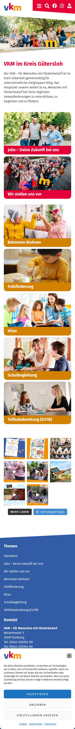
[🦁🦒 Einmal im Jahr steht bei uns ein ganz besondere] (60, 448)
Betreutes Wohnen (16, 579)
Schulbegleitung (15, 602)
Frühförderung (13, 587)
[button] (69, 656)
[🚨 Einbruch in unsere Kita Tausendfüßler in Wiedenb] (60, 471)
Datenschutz (35, 724)
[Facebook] (54, 5)
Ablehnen (37, 704)
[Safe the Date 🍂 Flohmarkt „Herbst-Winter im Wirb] (37, 448)
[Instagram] (62, 5)
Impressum (50, 724)
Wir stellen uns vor (17, 571)
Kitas (7, 594)
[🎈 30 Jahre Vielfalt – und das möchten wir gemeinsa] (14, 448)
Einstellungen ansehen (37, 715)
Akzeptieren (37, 694)
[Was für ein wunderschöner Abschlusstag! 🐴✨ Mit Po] (37, 471)
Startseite (11, 556)
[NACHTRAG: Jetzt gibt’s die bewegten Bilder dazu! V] (14, 494)
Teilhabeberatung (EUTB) (21, 610)
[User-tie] (69, 5)
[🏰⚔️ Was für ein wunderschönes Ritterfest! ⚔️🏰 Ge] (14, 471)
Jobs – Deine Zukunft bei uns (23, 563)
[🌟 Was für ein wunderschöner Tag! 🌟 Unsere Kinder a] (37, 494)
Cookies (23, 724)
